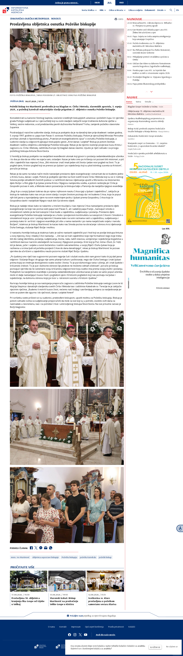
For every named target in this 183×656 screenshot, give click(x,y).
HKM (97, 2)
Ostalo (160, 10)
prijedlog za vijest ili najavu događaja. (93, 615)
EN (177, 10)
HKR (121, 2)
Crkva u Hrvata (116, 10)
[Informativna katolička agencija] (63, 647)
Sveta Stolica (88, 10)
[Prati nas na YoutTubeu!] (85, 634)
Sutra (138, 101)
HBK (102, 10)
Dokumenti (150, 10)
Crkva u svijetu (135, 10)
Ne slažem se (172, 646)
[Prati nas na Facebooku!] (69, 634)
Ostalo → (149, 101)
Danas (129, 101)
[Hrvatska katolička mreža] (40, 647)
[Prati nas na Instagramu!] (74, 634)
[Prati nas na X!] (80, 634)
